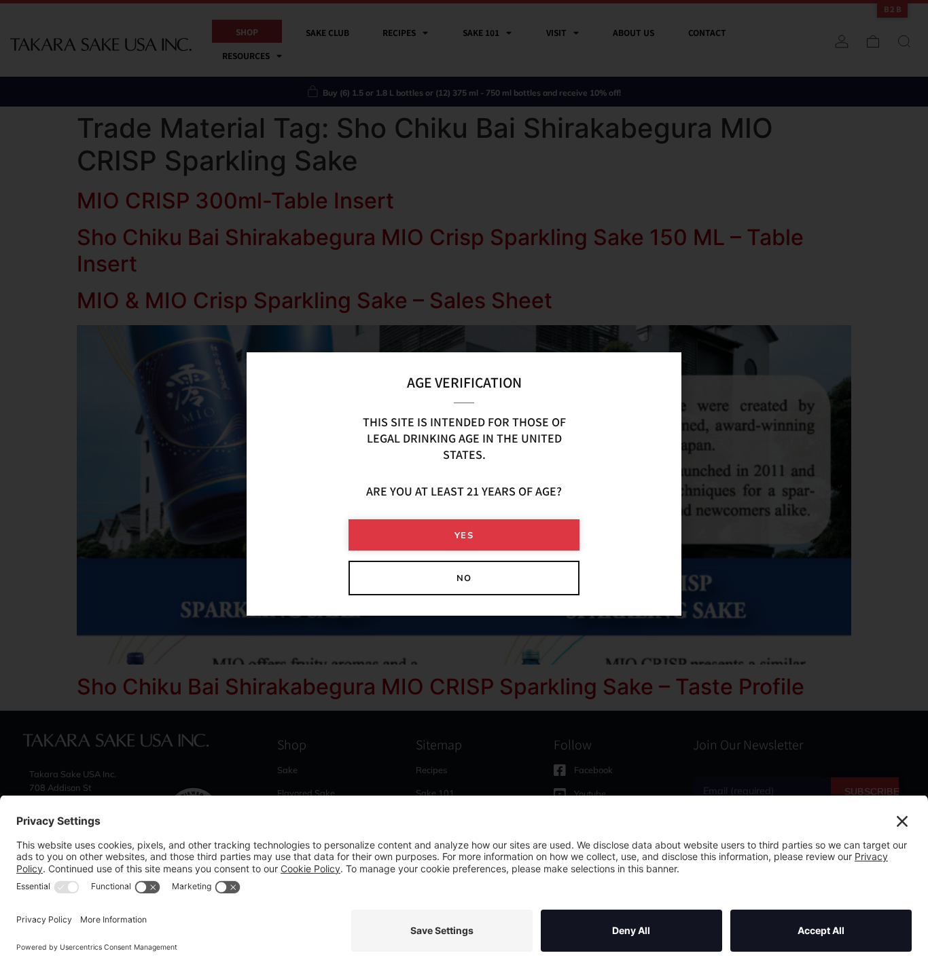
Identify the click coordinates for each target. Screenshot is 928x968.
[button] (464, 535)
